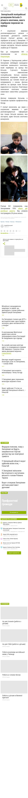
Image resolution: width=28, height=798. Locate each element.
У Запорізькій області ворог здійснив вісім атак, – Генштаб (14, 463)
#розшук (12, 221)
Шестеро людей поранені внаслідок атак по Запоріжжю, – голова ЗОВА (13, 362)
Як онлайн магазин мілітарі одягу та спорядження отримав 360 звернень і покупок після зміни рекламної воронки (14, 348)
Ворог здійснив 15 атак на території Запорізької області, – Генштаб (14, 390)
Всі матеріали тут (14, 512)
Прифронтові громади (10, 502)
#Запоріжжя (18, 221)
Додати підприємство (14, 553)
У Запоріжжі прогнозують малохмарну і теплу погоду (12, 371)
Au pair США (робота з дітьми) (13, 644)
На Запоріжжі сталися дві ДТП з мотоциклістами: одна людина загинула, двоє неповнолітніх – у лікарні (14, 322)
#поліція (7, 221)
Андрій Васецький (8, 225)
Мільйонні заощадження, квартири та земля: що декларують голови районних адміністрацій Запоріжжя (13, 309)
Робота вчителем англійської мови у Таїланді (13, 653)
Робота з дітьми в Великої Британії (12, 697)
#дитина (3, 221)
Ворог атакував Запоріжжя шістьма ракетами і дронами (13, 485)
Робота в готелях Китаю (11, 675)
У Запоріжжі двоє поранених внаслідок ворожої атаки (13, 380)
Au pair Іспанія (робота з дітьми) (11, 622)
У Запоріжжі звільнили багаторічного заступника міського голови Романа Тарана (13, 474)
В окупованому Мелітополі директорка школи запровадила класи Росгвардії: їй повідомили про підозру (13, 335)
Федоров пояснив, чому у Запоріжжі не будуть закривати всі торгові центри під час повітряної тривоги (13, 452)
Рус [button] (5, 8)
